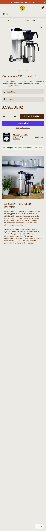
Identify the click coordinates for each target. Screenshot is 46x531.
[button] (42, 8)
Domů (3, 21)
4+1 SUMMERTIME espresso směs (23, 2)
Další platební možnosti (23, 128)
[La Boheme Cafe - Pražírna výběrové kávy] (22, 8)
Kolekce (10, 21)
